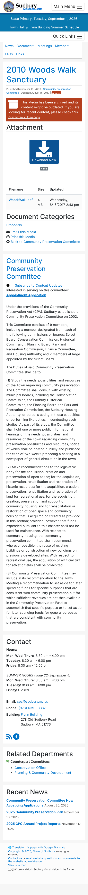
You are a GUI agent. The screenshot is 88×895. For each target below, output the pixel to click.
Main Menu (65, 6)
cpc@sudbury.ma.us (32, 701)
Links (20, 54)
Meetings (45, 46)
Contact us (15, 858)
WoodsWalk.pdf (21, 200)
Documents (25, 46)
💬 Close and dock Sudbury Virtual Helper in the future (42, 869)
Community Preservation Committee (26, 268)
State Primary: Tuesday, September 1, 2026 (44, 19)
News (9, 46)
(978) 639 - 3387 (32, 708)
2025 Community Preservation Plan (34, 812)
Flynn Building (31, 714)
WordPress (26, 873)
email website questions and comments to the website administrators (44, 860)
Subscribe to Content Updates (38, 285)
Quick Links (65, 36)
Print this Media (23, 237)
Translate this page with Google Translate (36, 847)
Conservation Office (30, 768)
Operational (33, 892)
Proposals (14, 225)
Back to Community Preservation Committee (45, 242)
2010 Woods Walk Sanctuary (41, 74)
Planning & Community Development (43, 773)
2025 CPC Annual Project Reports (33, 824)
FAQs (9, 54)
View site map (17, 865)
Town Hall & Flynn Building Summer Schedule (44, 27)
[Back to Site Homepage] (22, 6)
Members (62, 46)
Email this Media (23, 232)
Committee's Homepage (24, 117)
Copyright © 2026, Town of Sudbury (31, 851)
